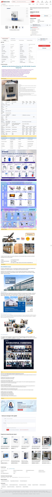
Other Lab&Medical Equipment (4, 473)
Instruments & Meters (5, 5)
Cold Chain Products (41, 470)
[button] (33, 40)
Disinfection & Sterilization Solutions (17, 470)
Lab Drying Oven (3, 486)
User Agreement (30, 493)
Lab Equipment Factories (4, 484)
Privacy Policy (38, 493)
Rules (50, 4)
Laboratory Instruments (11, 5)
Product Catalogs (12, 468)
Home (1, 5)
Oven (26, 471)
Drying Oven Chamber (35, 484)
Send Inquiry (35, 15)
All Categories (3, 4)
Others (14, 473)
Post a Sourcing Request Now (24, 429)
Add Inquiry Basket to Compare (15, 29)
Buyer (33, 4)
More (1, 488)
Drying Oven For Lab (18, 486)
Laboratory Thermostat (17, 5)
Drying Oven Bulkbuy (25, 486)
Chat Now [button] (46, 15)
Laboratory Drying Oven (43, 484)
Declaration (34, 493)
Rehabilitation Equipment (42, 471)
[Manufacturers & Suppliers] (5, 2)
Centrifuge (2, 471)
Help (37, 4)
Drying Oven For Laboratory (10, 486)
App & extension (42, 4)
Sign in (50, 2)
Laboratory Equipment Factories (13, 484)
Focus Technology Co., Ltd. (21, 493)
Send (7, 429)
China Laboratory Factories (22, 484)
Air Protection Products (4, 470)
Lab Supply (29, 484)
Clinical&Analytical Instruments (30, 470)
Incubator (14, 471)
